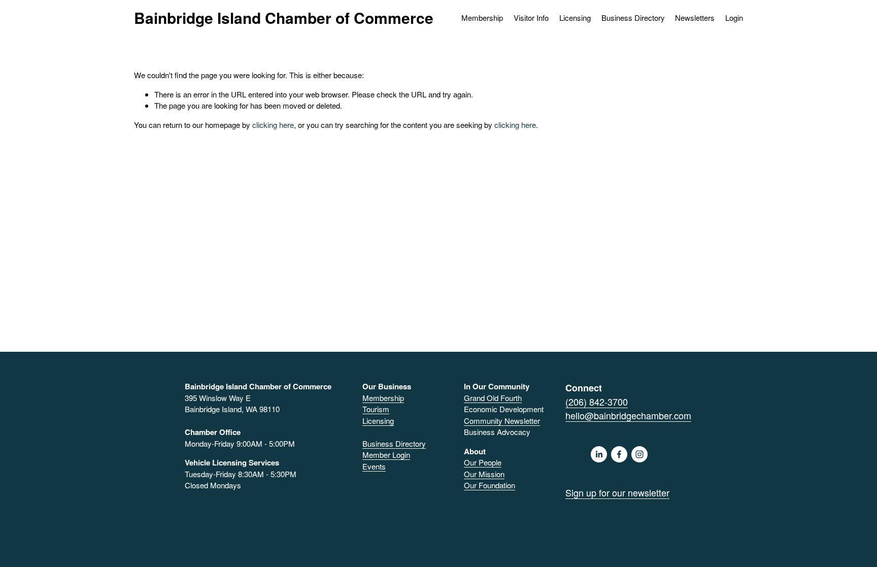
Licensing (575, 17)
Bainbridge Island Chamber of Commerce (283, 17)
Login (734, 17)
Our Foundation (489, 485)
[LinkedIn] (599, 454)
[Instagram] (639, 454)
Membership (383, 397)
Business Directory (633, 17)
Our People (482, 462)
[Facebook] (619, 454)
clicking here (273, 124)
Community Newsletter (502, 420)
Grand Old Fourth (493, 397)
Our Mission (484, 474)
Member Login (386, 454)
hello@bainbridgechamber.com (628, 415)
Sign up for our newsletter (617, 492)
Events (374, 466)
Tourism (375, 409)
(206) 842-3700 (596, 401)
